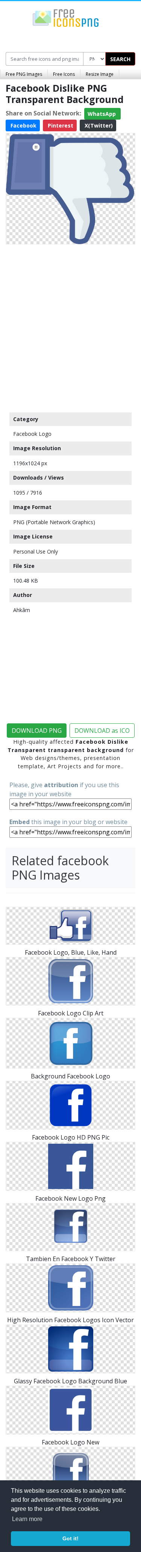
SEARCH (120, 59)
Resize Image (100, 74)
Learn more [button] (27, 1519)
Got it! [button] (70, 1538)
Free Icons (64, 74)
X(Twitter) (98, 125)
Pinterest (59, 125)
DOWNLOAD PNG (37, 730)
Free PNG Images (24, 74)
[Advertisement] (70, 326)
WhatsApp (102, 113)
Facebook (22, 125)
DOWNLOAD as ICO (102, 730)
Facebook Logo (32, 433)
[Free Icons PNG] (66, 17)
